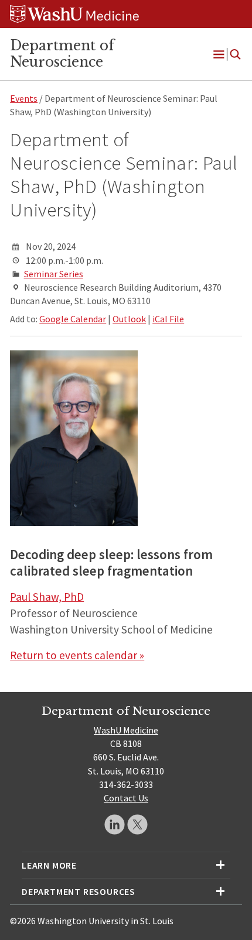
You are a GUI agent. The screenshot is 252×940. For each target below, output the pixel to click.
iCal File (168, 319)
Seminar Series (53, 274)
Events (24, 98)
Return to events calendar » (77, 655)
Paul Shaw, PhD (47, 597)
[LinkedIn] (114, 824)
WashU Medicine (126, 730)
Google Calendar (72, 319)
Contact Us (126, 798)
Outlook (129, 319)
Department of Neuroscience (62, 53)
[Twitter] (137, 824)
